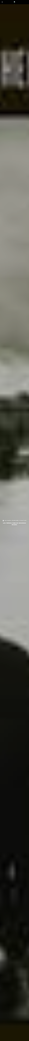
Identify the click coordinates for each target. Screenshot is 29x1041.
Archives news (15, 520)
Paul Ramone (8, 520)
